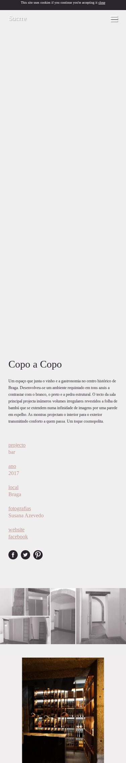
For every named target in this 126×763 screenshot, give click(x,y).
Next (120, 721)
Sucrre (17, 17)
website (16, 529)
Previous (6, 721)
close (101, 2)
